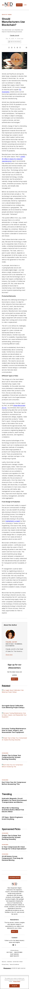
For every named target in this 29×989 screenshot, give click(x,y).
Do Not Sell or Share (18, 961)
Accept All (14, 985)
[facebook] (9, 47)
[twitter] (14, 47)
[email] (20, 47)
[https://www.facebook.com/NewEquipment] (13, 945)
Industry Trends (7, 14)
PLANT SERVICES (14, 954)
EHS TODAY (10, 952)
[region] (14, 982)
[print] (26, 47)
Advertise (9, 961)
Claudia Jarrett (14, 35)
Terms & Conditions (14, 964)
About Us (4, 961)
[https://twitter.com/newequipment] (15, 945)
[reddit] (17, 47)
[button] (3, 5)
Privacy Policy (5, 964)
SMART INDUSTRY (14, 956)
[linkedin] (12, 47)
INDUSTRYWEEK (18, 952)
